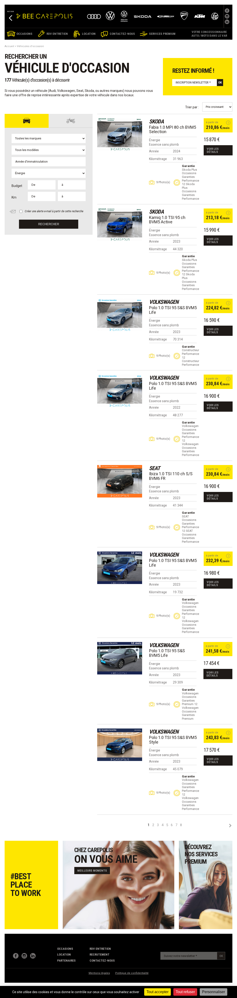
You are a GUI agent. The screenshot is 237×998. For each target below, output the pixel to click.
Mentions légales (99, 973)
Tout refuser (185, 992)
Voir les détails (213, 150)
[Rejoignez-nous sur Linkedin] (227, 21)
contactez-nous (102, 960)
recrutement (99, 954)
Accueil (9, 46)
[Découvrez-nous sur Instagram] (24, 956)
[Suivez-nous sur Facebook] (227, 10)
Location (64, 954)
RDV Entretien (100, 948)
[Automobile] (27, 121)
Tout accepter (157, 992)
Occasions (65, 948)
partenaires (66, 960)
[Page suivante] (230, 825)
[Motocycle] (71, 121)
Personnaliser (213, 992)
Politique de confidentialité (132, 973)
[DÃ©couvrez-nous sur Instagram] (227, 16)
